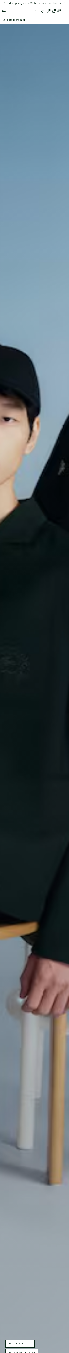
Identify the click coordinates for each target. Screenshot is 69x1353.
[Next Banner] (65, 3)
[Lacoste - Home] (4, 11)
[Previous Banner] (4, 3)
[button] (37, 11)
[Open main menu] (65, 11)
